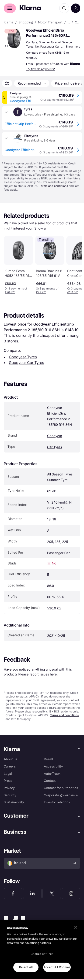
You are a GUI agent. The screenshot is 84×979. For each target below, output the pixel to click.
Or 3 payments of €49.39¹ (56, 126)
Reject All (26, 967)
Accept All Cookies (56, 967)
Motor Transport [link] (50, 22)
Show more (73, 46)
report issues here (43, 674)
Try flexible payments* (40, 69)
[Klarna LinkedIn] (32, 893)
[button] (14, 38)
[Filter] (7, 83)
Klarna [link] (8, 22)
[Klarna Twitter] (51, 893)
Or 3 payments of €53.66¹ (57, 99)
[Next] (73, 264)
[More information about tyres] (6, 112)
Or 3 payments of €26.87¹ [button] (16, 290)
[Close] (75, 927)
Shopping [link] (26, 22)
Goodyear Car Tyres (26, 362)
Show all (40, 228)
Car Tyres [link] (77, 22)
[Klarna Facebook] (13, 893)
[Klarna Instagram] (71, 893)
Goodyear (54, 436)
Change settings (42, 954)
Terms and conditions (53, 186)
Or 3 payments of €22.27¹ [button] (47, 290)
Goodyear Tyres (23, 357)
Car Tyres (54, 447)
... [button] (69, 22)
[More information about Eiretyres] (6, 138)
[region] (42, 949)
